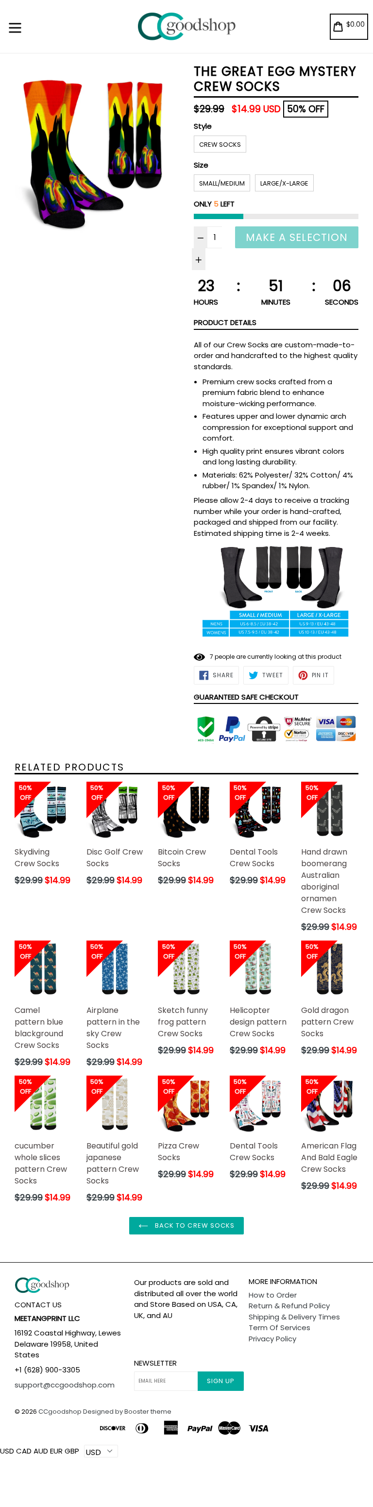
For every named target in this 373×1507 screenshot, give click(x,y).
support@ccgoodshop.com (65, 1385)
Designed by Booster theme (127, 1411)
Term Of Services (279, 1327)
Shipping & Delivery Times (294, 1317)
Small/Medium (222, 183)
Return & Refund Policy (289, 1306)
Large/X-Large (284, 183)
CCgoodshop (60, 1411)
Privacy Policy (272, 1339)
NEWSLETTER (155, 1363)
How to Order (273, 1295)
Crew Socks (220, 144)
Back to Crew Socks (194, 1225)
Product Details (225, 322)
